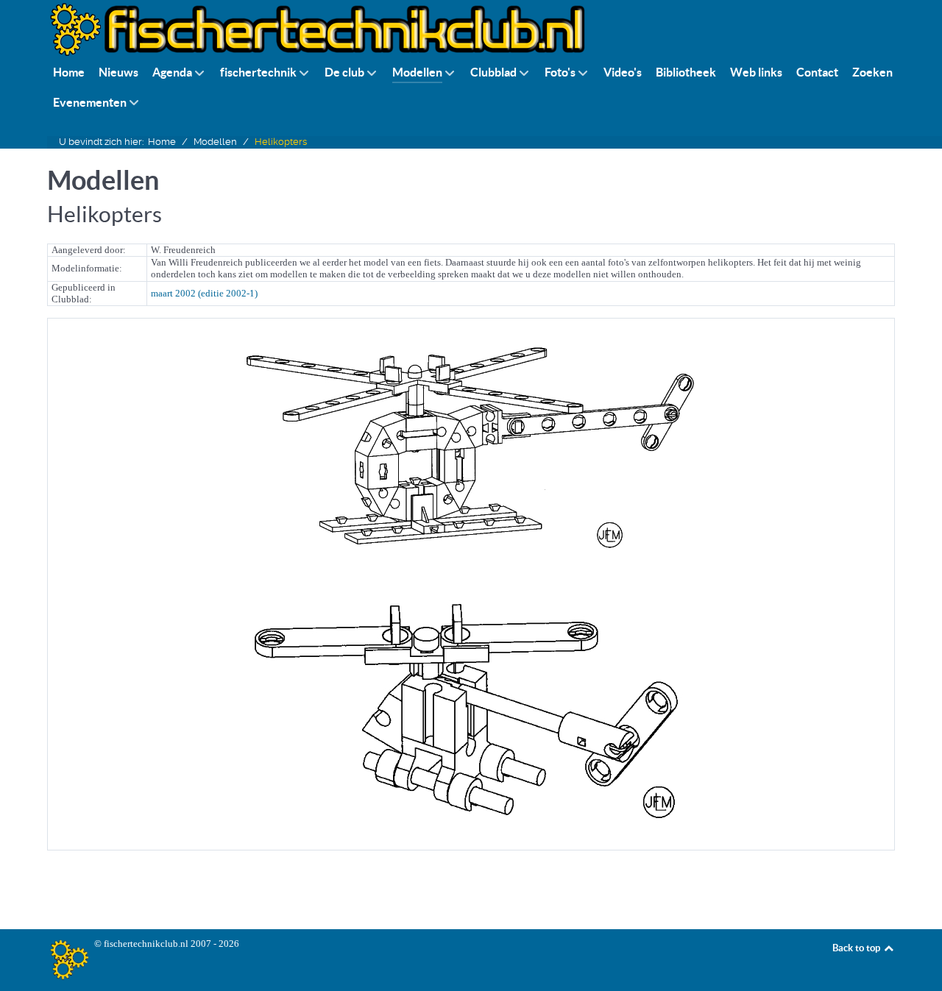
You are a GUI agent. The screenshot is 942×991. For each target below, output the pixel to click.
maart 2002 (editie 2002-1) (204, 293)
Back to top (857, 947)
